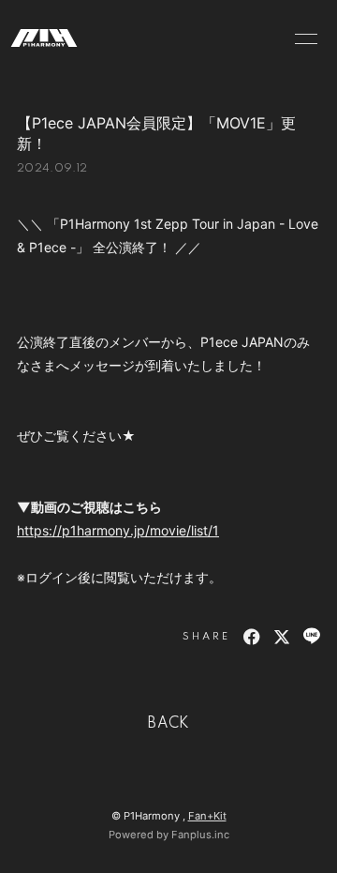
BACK (168, 723)
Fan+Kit (207, 815)
